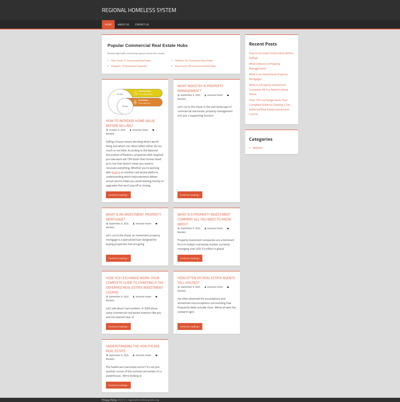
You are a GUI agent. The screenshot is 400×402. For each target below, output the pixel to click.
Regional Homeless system (139, 10)
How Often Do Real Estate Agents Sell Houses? (206, 280)
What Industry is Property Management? (200, 88)
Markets (110, 133)
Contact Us (142, 24)
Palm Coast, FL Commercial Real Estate (131, 60)
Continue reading (117, 194)
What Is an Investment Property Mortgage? (133, 217)
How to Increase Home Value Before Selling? (130, 123)
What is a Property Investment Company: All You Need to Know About (204, 219)
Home (108, 24)
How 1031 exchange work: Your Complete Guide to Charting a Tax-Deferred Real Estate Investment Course (135, 285)
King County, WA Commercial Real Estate (195, 66)
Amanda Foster (140, 129)
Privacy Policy (109, 399)
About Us (123, 24)
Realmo (116, 172)
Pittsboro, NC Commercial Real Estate (194, 60)
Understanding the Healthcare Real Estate (133, 348)
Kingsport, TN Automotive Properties (129, 66)
